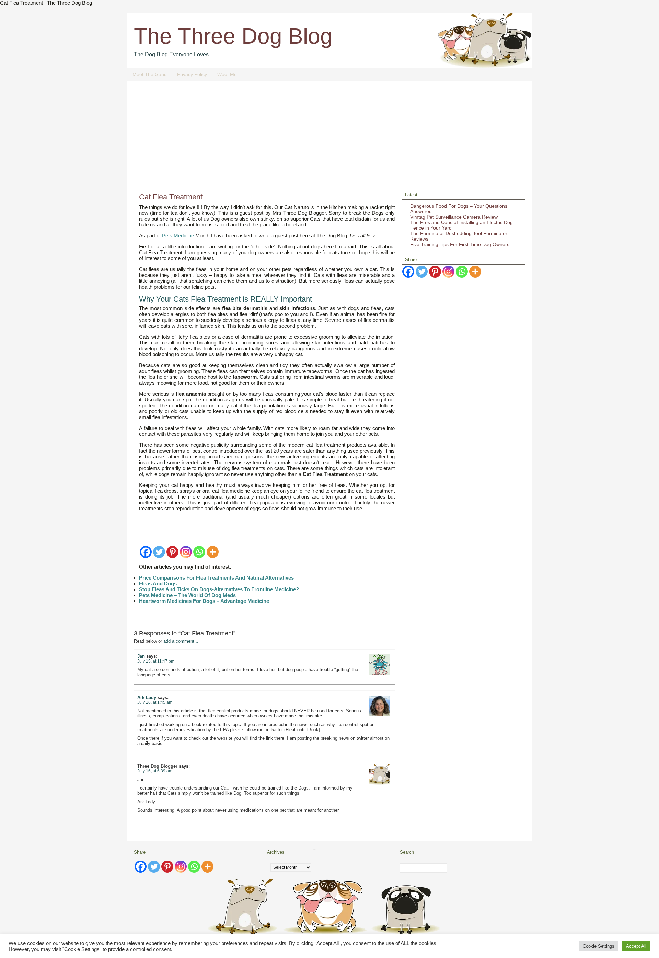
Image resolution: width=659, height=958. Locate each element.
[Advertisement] (329, 139)
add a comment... (180, 641)
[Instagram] (186, 552)
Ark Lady (146, 697)
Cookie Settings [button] (598, 946)
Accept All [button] (636, 946)
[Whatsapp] (199, 552)
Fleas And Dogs (158, 583)
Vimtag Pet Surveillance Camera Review (454, 217)
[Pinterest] (172, 552)
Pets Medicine (178, 235)
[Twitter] (159, 552)
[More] (213, 552)
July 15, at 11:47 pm (155, 661)
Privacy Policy (192, 74)
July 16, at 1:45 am (154, 702)
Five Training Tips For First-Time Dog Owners (459, 244)
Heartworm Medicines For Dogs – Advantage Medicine (204, 601)
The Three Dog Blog (233, 36)
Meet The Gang (149, 74)
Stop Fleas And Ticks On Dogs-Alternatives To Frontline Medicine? (219, 589)
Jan (141, 656)
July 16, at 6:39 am (154, 771)
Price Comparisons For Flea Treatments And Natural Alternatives (216, 578)
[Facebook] (146, 552)
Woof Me (227, 74)
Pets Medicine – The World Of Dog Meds (187, 595)
